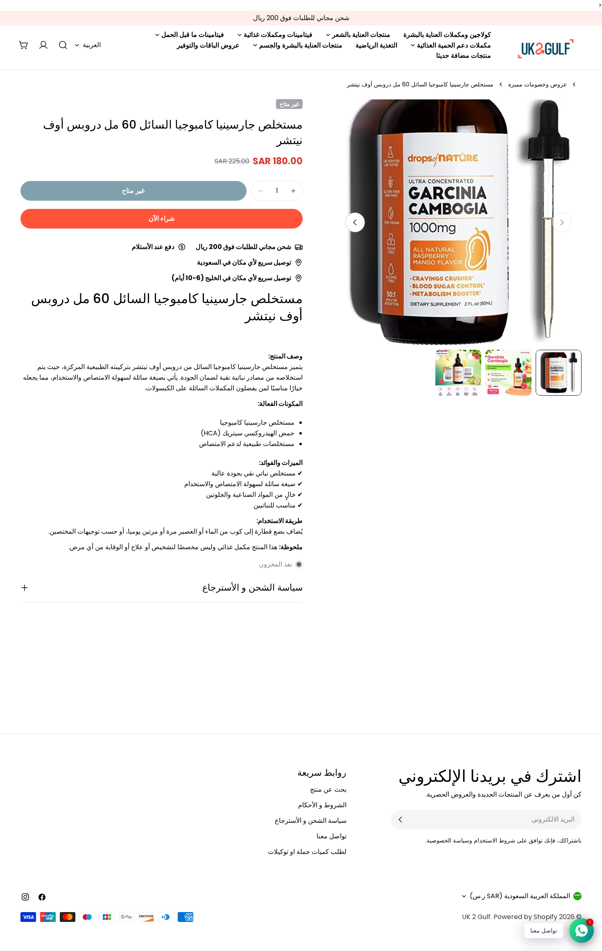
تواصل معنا (331, 836)
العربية (92, 45)
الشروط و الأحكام (322, 805)
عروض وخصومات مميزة (537, 84)
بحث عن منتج (328, 789)
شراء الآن (161, 218)
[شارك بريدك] (400, 819)
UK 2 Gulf (476, 917)
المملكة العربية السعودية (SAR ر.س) (520, 896)
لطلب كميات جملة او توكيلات (307, 851)
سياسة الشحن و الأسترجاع (310, 820)
